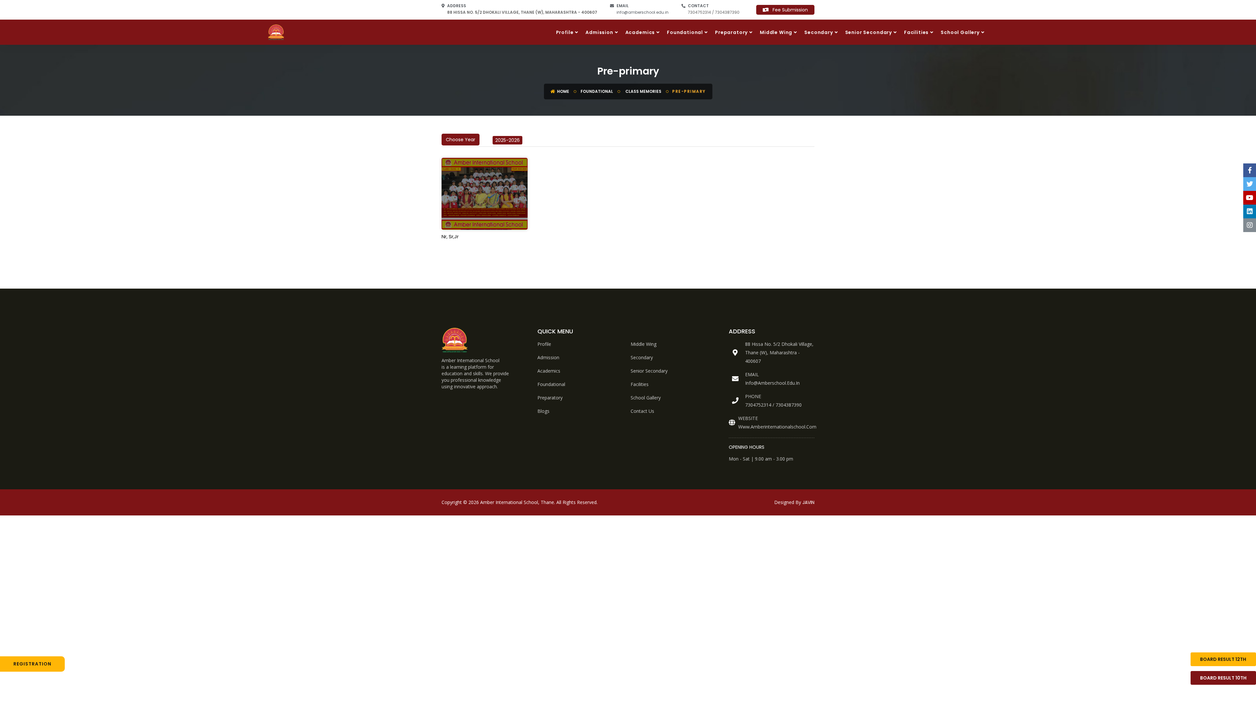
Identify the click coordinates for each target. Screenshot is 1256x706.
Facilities (916, 32)
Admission (599, 32)
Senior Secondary (868, 32)
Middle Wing (776, 32)
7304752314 (758, 405)
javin (808, 502)
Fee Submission (788, 10)
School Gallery (960, 32)
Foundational (685, 32)
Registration (32, 664)
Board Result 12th (1223, 659)
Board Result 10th (1223, 678)
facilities (640, 384)
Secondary (818, 32)
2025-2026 (507, 140)
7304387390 (789, 405)
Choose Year (460, 139)
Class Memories (642, 91)
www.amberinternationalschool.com (777, 427)
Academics (640, 32)
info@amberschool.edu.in (643, 12)
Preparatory (731, 32)
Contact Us (642, 411)
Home (562, 91)
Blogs (543, 411)
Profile (565, 32)
